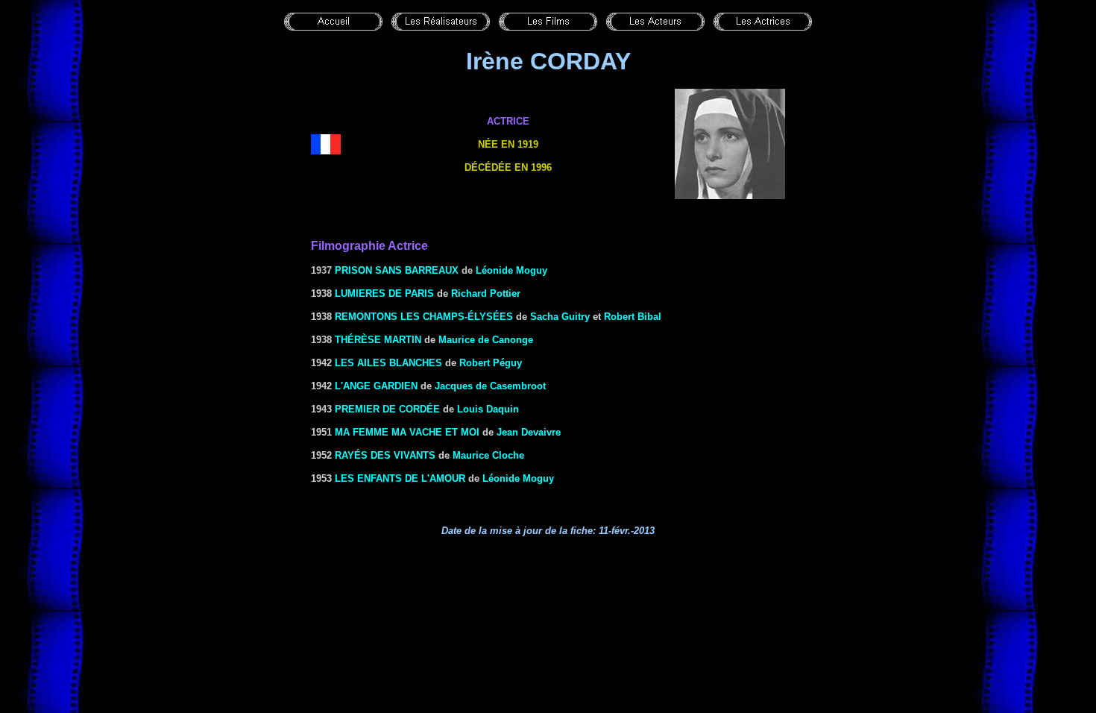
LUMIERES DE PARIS (384, 293)
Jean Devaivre (529, 432)
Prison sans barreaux (397, 270)
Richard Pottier (485, 293)
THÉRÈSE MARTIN (378, 339)
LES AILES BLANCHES (388, 362)
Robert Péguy (490, 362)
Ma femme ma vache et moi (407, 432)
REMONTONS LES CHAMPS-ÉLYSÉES (424, 316)
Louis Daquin (488, 409)
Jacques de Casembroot (490, 386)
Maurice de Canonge (485, 339)
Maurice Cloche (488, 455)
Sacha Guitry (560, 316)
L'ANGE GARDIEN (376, 386)
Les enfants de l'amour (400, 478)
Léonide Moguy (511, 270)
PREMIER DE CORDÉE (387, 409)
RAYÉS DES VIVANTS (385, 455)
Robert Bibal (632, 316)
